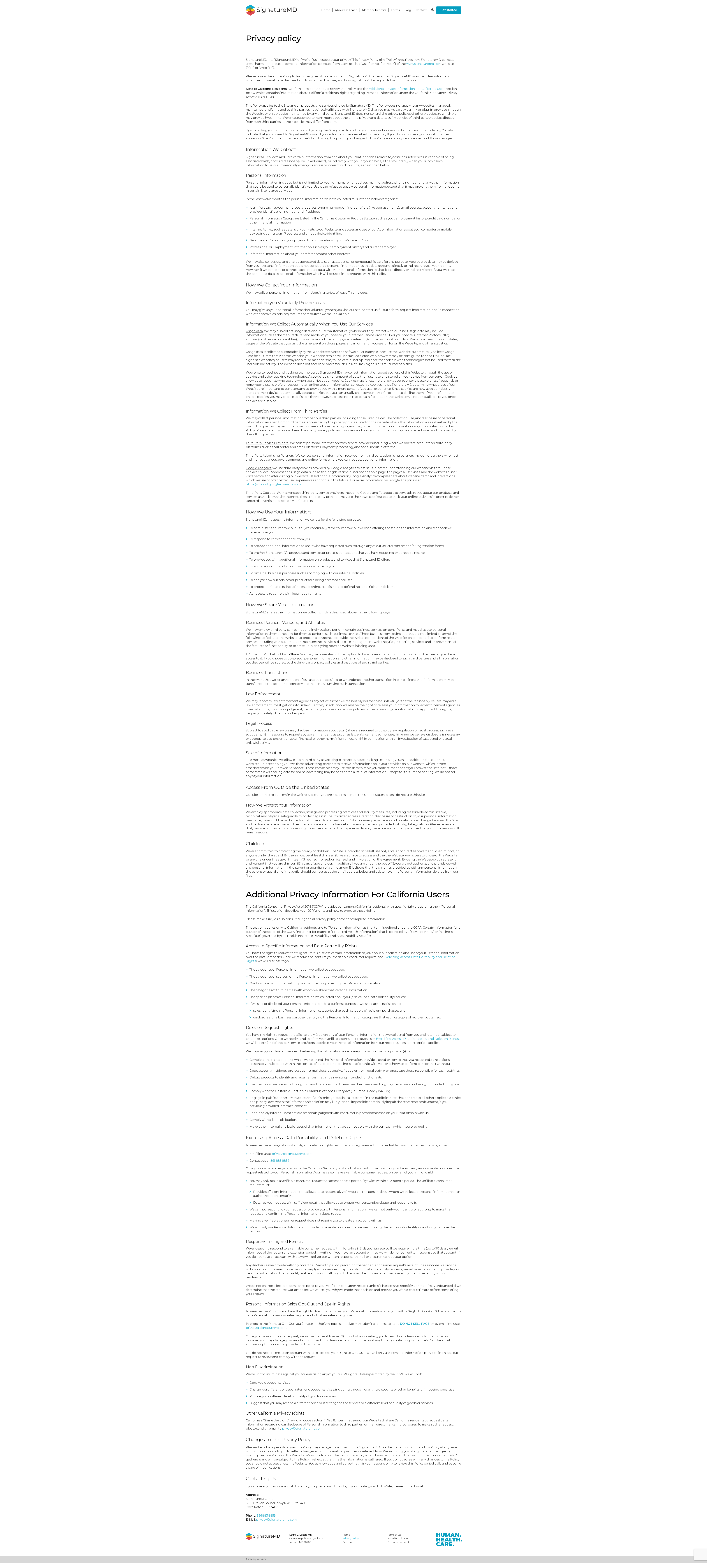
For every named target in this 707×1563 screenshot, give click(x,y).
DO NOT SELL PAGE (414, 1324)
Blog (407, 10)
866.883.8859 (279, 1160)
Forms (395, 10)
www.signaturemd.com (423, 64)
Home (325, 10)
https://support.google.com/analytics (273, 484)
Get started (448, 10)
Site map (348, 1542)
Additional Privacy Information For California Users (407, 89)
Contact (421, 10)
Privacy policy (351, 1538)
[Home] (265, 1536)
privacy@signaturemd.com (292, 1154)
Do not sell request (398, 1542)
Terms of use (395, 1534)
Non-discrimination (398, 1538)
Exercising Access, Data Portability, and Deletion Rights (417, 1039)
